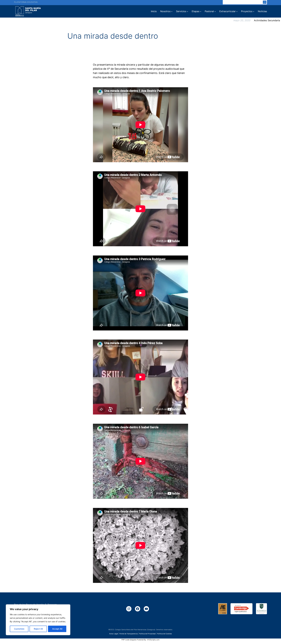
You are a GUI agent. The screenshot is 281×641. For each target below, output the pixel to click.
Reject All (38, 629)
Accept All (57, 629)
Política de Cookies (164, 634)
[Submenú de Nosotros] (172, 11)
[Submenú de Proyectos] (253, 11)
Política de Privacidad (147, 634)
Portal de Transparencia (128, 634)
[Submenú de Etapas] (200, 11)
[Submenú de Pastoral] (215, 11)
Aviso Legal (113, 634)
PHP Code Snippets (128, 640)
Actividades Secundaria (267, 20)
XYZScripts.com (153, 640)
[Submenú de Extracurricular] (237, 11)
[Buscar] (264, 2)
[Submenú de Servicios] (187, 11)
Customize (19, 629)
